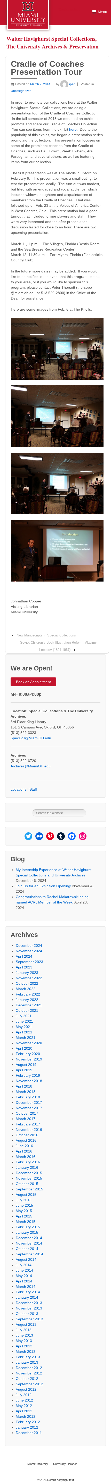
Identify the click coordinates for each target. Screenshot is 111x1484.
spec (71, 84)
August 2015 (26, 1194)
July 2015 (23, 1200)
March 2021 (25, 1037)
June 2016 (24, 1146)
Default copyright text (60, 1479)
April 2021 (24, 1032)
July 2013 (23, 1330)
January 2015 (27, 1232)
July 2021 (23, 1016)
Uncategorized (21, 91)
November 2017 (29, 1108)
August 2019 (26, 1065)
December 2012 (29, 1368)
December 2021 (29, 1005)
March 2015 (25, 1222)
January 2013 (27, 1362)
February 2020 (28, 1054)
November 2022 (29, 978)
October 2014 (27, 1249)
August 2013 (26, 1324)
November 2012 (29, 1373)
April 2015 (24, 1216)
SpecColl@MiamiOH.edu (31, 738)
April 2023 (24, 967)
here (73, 129)
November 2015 (29, 1178)
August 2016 (26, 1140)
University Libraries (65, 1463)
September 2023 (29, 962)
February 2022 (28, 994)
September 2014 (29, 1254)
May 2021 (24, 1027)
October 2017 (27, 1113)
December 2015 (29, 1173)
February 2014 (28, 1292)
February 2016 (28, 1162)
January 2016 (27, 1167)
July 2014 (23, 1265)
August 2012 (26, 1389)
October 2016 (27, 1135)
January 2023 (27, 973)
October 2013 (27, 1314)
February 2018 (28, 1097)
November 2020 (29, 1043)
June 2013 (24, 1335)
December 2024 (29, 945)
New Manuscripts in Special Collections (46, 635)
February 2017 (28, 1124)
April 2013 (24, 1346)
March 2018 (25, 1092)
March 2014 (25, 1286)
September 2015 (29, 1189)
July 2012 (23, 1395)
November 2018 (29, 1081)
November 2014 (29, 1243)
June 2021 (24, 1021)
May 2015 (24, 1211)
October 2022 (27, 983)
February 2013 (28, 1357)
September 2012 (29, 1384)
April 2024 (24, 956)
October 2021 (27, 1010)
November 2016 (29, 1129)
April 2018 (24, 1086)
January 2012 (27, 1427)
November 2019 (29, 1059)
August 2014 (26, 1259)
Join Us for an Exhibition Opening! (43, 886)
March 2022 (25, 989)
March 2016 (25, 1157)
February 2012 (28, 1422)
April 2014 (24, 1281)
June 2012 (24, 1400)
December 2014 (29, 1238)
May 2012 (24, 1406)
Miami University (37, 1463)
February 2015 (28, 1227)
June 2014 (24, 1270)
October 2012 (27, 1379)
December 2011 (29, 1433)
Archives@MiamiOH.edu (31, 766)
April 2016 (24, 1151)
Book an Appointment (33, 682)
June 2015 (24, 1205)
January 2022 (27, 1000)
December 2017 (29, 1102)
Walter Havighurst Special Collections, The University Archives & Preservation (52, 42)
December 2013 (29, 1303)
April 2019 (24, 1070)
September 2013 (29, 1319)
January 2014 (27, 1297)
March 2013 (25, 1351)
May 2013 (24, 1341)
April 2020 (24, 1048)
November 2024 (29, 951)
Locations (18, 789)
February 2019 (28, 1075)
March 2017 (25, 1119)
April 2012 (24, 1411)
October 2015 (27, 1184)
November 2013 (29, 1308)
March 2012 (25, 1416)
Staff (33, 789)
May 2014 (24, 1276)
